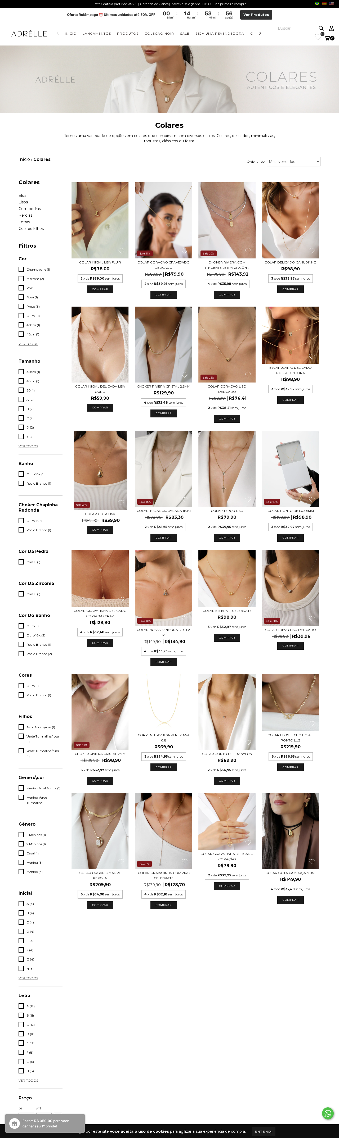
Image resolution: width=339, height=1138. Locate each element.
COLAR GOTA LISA (100, 514)
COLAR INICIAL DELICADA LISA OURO (100, 389)
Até (38, 1108)
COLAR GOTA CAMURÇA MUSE (290, 873)
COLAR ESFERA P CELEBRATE (227, 611)
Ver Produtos (256, 15)
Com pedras (30, 208)
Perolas (25, 215)
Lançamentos (97, 33)
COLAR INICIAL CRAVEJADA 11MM (164, 511)
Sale (184, 33)
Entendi (264, 1132)
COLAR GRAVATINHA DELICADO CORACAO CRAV (100, 613)
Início (71, 33)
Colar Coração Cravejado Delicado (163, 265)
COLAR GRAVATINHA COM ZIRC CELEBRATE (164, 875)
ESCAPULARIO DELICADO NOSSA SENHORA (290, 370)
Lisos (23, 202)
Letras (24, 222)
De (21, 1108)
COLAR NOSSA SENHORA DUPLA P (163, 632)
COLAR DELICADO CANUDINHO (290, 262)
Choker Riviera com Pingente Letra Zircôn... (227, 265)
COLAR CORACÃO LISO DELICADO (227, 389)
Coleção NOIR (159, 33)
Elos (22, 195)
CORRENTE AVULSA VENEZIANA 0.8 (164, 737)
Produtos (128, 33)
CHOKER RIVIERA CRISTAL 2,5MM (163, 386)
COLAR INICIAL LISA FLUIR (100, 262)
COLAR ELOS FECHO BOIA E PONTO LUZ (290, 737)
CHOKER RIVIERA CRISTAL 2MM (100, 754)
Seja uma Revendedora (219, 33)
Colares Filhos (31, 228)
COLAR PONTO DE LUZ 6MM (290, 511)
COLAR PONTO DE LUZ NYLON (227, 754)
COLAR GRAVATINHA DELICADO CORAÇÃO (226, 856)
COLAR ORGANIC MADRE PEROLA (100, 875)
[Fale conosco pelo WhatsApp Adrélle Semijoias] (328, 1113)
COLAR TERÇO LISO (227, 511)
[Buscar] (321, 28)
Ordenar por (256, 161)
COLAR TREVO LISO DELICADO (290, 630)
